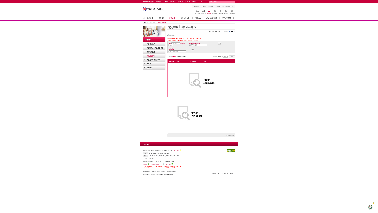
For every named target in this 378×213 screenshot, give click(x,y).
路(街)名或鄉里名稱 (194, 43)
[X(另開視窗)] (232, 32)
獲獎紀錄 (198, 18)
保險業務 (150, 18)
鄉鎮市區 (183, 43)
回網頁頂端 (230, 135)
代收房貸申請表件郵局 (153, 60)
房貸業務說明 (151, 44)
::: (140, 2)
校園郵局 (173, 2)
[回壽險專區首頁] (153, 10)
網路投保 (161, 18)
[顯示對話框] (373, 203)
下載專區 (203, 6)
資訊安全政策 (161, 171)
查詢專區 (196, 6)
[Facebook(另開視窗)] (229, 32)
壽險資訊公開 (185, 18)
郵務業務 (197, 13)
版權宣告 (154, 171)
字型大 (232, 6)
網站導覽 (158, 2)
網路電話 (168, 164)
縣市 (170, 43)
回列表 (172, 36)
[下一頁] (233, 18)
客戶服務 (217, 6)
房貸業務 (172, 18)
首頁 (146, 22)
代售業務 (220, 13)
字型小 (229, 6)
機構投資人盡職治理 (171, 171)
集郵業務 (214, 13)
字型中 (230, 6)
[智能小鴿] (370, 207)
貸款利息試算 (151, 52)
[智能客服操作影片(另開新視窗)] (148, 164)
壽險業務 (209, 13)
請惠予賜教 (176, 150)
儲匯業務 (203, 13)
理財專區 (226, 13)
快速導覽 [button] (146, 144)
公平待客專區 (226, 18)
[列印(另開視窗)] (234, 32)
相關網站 (149, 68)
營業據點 (210, 6)
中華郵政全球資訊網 (148, 2)
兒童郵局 (180, 2)
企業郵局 (166, 2)
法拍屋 (149, 64)
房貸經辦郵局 (151, 56)
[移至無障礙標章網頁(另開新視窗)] (231, 150)
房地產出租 (232, 13)
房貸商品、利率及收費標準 (155, 48)
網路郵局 (187, 2)
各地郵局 (194, 1)
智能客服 (145, 164)
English (200, 2)
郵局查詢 (171, 49)
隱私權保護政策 (146, 171)
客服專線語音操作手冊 (157, 164)
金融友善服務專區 (211, 18)
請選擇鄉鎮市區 (218, 56)
